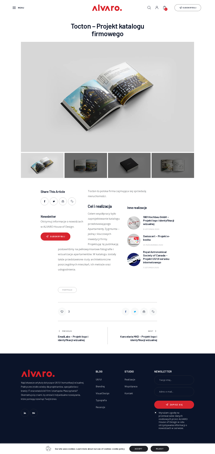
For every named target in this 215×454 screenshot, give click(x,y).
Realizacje (129, 379)
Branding (100, 386)
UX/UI (99, 379)
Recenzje (100, 407)
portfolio (67, 290)
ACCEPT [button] (139, 449)
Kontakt (128, 393)
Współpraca (130, 386)
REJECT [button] (160, 449)
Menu (21, 8)
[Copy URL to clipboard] (72, 201)
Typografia (101, 400)
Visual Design (102, 393)
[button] (30, 97)
